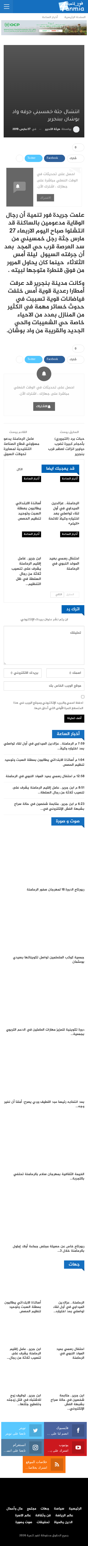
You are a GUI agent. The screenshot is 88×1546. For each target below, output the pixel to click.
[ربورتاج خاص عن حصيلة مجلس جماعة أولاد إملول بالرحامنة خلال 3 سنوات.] (44, 1214)
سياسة (59, 1509)
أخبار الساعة (69, 478)
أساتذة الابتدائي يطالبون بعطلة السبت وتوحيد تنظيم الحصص (44, 762)
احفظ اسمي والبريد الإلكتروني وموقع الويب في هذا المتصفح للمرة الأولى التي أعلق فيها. (48, 705)
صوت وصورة (23, 1522)
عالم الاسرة (23, 1516)
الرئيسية (75, 1509)
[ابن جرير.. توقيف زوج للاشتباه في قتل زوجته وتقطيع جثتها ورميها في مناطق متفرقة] (22, 1378)
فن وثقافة (43, 1516)
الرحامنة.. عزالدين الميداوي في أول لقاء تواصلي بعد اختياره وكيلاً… (44, 746)
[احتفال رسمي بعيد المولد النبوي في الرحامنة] (63, 542)
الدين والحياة (63, 1522)
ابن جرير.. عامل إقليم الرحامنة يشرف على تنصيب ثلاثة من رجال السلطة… (48, 790)
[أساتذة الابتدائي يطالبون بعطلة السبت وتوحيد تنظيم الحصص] (25, 487)
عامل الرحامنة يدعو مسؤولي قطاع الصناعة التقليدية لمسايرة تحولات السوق (21, 447)
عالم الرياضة (64, 1516)
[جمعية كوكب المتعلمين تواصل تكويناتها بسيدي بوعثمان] (44, 925)
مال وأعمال (14, 1509)
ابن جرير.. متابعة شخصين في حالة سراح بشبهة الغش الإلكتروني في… (49, 806)
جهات (45, 1509)
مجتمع (31, 1509)
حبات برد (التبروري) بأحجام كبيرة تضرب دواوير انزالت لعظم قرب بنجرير (66, 447)
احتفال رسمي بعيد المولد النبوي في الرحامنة (39, 776)
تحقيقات (43, 1522)
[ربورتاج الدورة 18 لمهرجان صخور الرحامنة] (44, 857)
